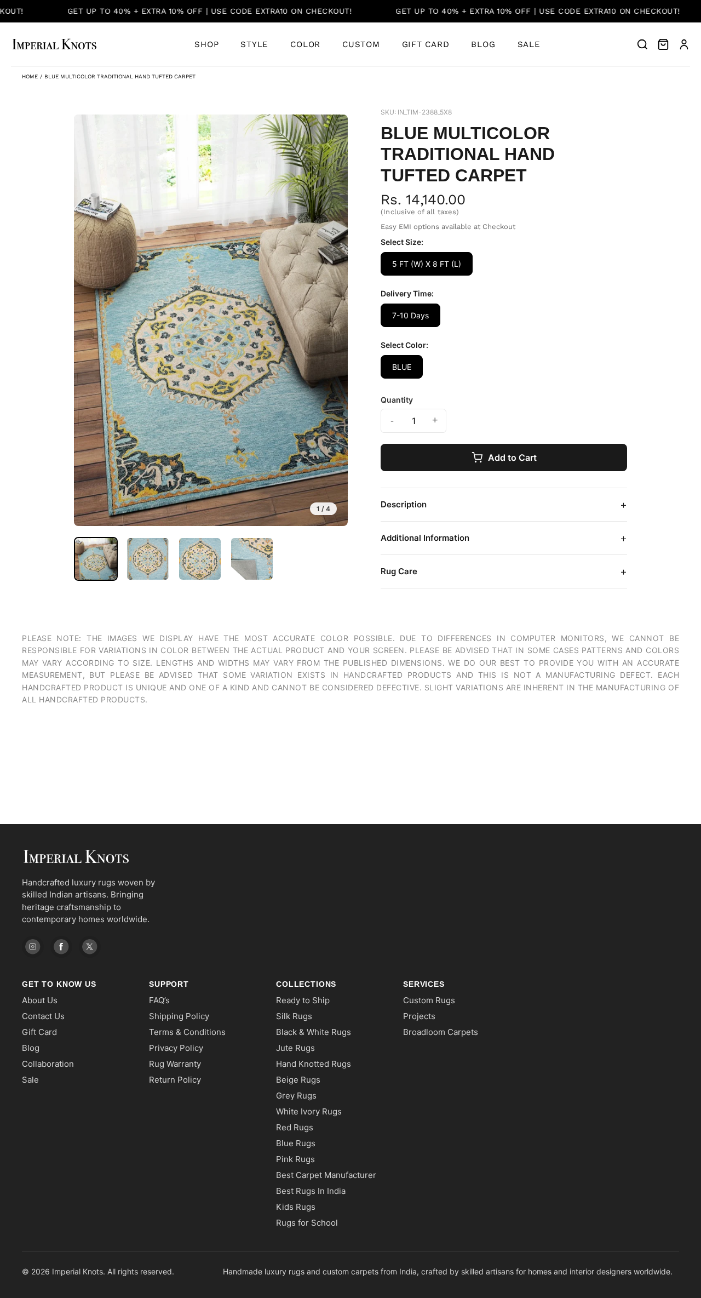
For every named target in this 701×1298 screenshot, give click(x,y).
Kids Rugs (295, 1207)
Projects (419, 1016)
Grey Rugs (296, 1095)
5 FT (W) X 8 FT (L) (426, 263)
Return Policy (175, 1079)
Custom (361, 44)
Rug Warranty (175, 1064)
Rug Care (504, 571)
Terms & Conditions (187, 1032)
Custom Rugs (429, 1000)
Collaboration (48, 1064)
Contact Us (43, 1016)
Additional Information (504, 538)
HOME (30, 76)
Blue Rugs (295, 1143)
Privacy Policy (176, 1048)
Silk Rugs (294, 1016)
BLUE (401, 366)
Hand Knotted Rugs (313, 1064)
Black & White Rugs (313, 1032)
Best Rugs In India (311, 1191)
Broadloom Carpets (440, 1032)
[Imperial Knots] (98, 856)
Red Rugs (294, 1127)
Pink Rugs (295, 1159)
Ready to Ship (303, 1000)
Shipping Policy (179, 1016)
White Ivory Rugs (309, 1111)
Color (305, 44)
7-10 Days (410, 315)
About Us (40, 1000)
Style (254, 44)
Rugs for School (307, 1222)
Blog (483, 44)
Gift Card (426, 44)
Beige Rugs (298, 1079)
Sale (529, 44)
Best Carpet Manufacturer (326, 1175)
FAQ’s (159, 1000)
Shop (206, 44)
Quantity (397, 399)
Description (504, 504)
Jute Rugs (295, 1048)
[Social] (33, 947)
